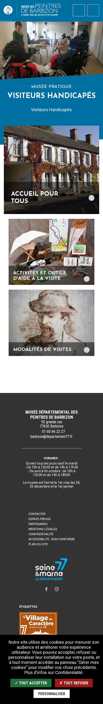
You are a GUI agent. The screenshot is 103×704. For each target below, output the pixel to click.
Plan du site (38, 544)
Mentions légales (43, 529)
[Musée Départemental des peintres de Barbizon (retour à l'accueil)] (32, 10)
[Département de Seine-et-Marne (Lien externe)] (51, 579)
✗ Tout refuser (73, 683)
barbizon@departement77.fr (51, 436)
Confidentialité (41, 534)
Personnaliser (51, 694)
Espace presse (40, 519)
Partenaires (38, 524)
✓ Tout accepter (31, 683)
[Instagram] (57, 589)
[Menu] (93, 10)
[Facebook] (46, 589)
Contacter (37, 514)
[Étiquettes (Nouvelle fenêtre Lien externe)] (38, 624)
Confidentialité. (69, 672)
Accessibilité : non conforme (52, 539)
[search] (79, 10)
